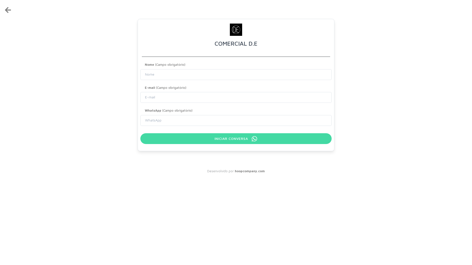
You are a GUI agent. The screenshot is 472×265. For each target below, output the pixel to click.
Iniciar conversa (232, 138)
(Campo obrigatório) (165, 64)
